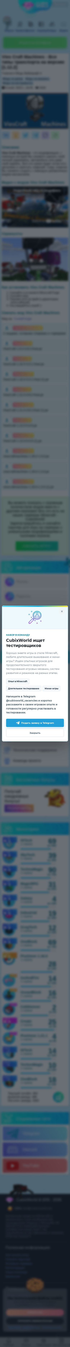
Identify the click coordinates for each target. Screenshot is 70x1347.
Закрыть (35, 732)
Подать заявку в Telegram (37, 722)
